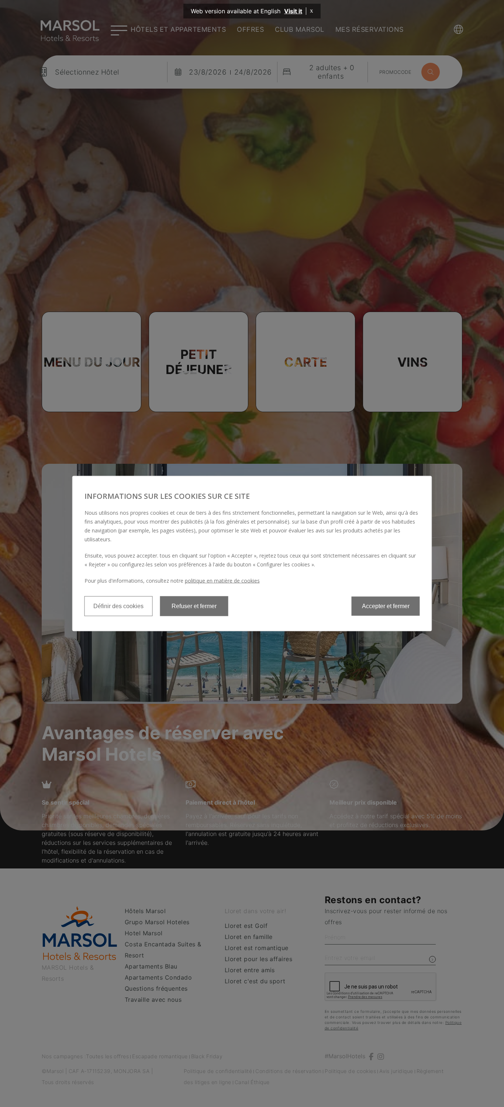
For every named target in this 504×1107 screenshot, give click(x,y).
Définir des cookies (118, 606)
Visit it (293, 11)
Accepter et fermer (386, 606)
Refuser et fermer (194, 606)
